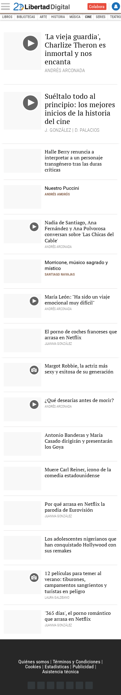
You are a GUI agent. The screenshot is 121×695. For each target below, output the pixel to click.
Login (116, 6)
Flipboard (70, 685)
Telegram (79, 685)
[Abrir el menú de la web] (6, 6)
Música (74, 17)
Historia (58, 17)
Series (100, 17)
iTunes (89, 685)
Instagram (50, 685)
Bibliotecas (26, 17)
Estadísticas (57, 667)
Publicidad (83, 667)
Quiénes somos (33, 662)
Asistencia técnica (60, 671)
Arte (43, 17)
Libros (7, 17)
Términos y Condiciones (76, 662)
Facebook (31, 685)
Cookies (33, 667)
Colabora (97, 6)
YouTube (60, 685)
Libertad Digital (45, 6)
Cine (88, 17)
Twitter (41, 685)
